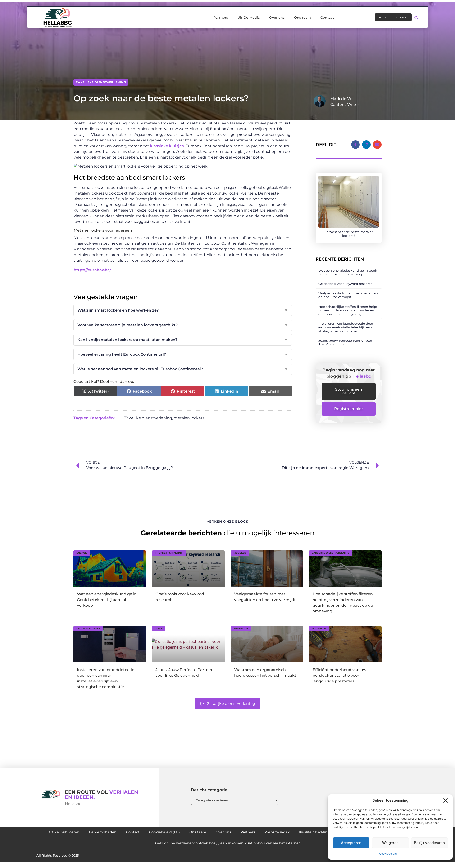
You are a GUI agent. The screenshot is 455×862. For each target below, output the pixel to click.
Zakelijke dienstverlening (101, 82)
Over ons (277, 17)
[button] (445, 800)
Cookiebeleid (388, 853)
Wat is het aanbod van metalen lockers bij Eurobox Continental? (182, 369)
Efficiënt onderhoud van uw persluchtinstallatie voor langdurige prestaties (339, 675)
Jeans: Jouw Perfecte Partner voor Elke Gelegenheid (345, 342)
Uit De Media (248, 17)
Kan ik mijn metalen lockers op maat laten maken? (182, 339)
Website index (277, 832)
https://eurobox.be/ (92, 270)
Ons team (302, 17)
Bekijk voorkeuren (429, 842)
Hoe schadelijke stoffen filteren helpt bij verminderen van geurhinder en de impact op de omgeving (347, 310)
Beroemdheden (103, 832)
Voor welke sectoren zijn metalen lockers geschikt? (182, 325)
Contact (327, 17)
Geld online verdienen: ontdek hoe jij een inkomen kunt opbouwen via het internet (227, 843)
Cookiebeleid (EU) (164, 832)
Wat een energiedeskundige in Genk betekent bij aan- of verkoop (347, 272)
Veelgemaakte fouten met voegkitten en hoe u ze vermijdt (348, 295)
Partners (220, 17)
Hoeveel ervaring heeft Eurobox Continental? (182, 354)
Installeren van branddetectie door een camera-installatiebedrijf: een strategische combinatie (345, 327)
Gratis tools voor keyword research (345, 284)
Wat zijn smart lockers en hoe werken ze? (182, 310)
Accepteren (351, 842)
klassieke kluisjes (167, 146)
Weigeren (390, 842)
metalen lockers (189, 418)
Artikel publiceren (63, 832)
